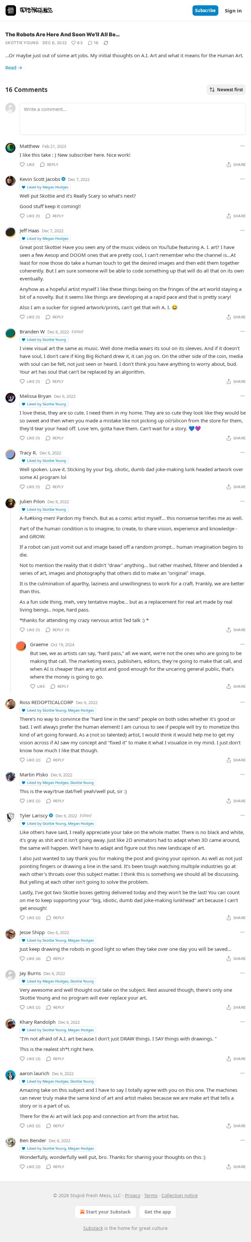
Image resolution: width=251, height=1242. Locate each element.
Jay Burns (30, 973)
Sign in (233, 10)
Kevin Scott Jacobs (40, 179)
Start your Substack (108, 1212)
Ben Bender (33, 1140)
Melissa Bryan (35, 396)
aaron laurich (34, 1073)
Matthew (30, 146)
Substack (93, 1228)
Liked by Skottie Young (46, 339)
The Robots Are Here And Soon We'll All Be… (62, 34)
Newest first (230, 90)
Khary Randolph (38, 1022)
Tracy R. (28, 452)
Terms (151, 1195)
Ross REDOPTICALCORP (46, 702)
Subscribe (205, 10)
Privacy (132, 1195)
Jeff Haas (29, 230)
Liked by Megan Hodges (47, 187)
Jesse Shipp (32, 932)
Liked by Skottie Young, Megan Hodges (60, 710)
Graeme (39, 644)
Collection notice (179, 1195)
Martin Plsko (34, 774)
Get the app (157, 1212)
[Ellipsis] (242, 146)
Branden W (32, 331)
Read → (13, 67)
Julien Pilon (32, 501)
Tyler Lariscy (34, 815)
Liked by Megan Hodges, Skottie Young (60, 782)
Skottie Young (22, 42)
